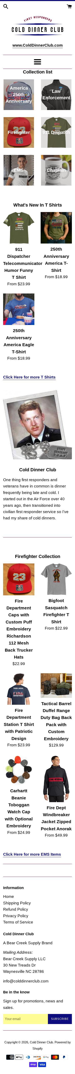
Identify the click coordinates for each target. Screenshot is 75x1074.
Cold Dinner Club (41, 1042)
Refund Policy (15, 909)
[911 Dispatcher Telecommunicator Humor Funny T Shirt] (18, 228)
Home (8, 896)
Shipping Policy (17, 903)
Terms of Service (18, 922)
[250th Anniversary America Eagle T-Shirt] (18, 309)
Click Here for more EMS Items (32, 854)
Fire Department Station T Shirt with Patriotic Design (19, 724)
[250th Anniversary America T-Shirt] (56, 228)
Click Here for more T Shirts (29, 377)
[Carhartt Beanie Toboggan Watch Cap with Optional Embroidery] (18, 770)
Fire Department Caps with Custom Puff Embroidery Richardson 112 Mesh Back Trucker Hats (19, 629)
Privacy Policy (15, 916)
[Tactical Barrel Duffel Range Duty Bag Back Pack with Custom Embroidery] (56, 685)
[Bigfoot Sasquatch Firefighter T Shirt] (56, 579)
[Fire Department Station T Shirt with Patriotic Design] (18, 689)
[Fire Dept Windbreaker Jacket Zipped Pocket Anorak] (56, 778)
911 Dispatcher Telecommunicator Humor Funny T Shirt (22, 263)
